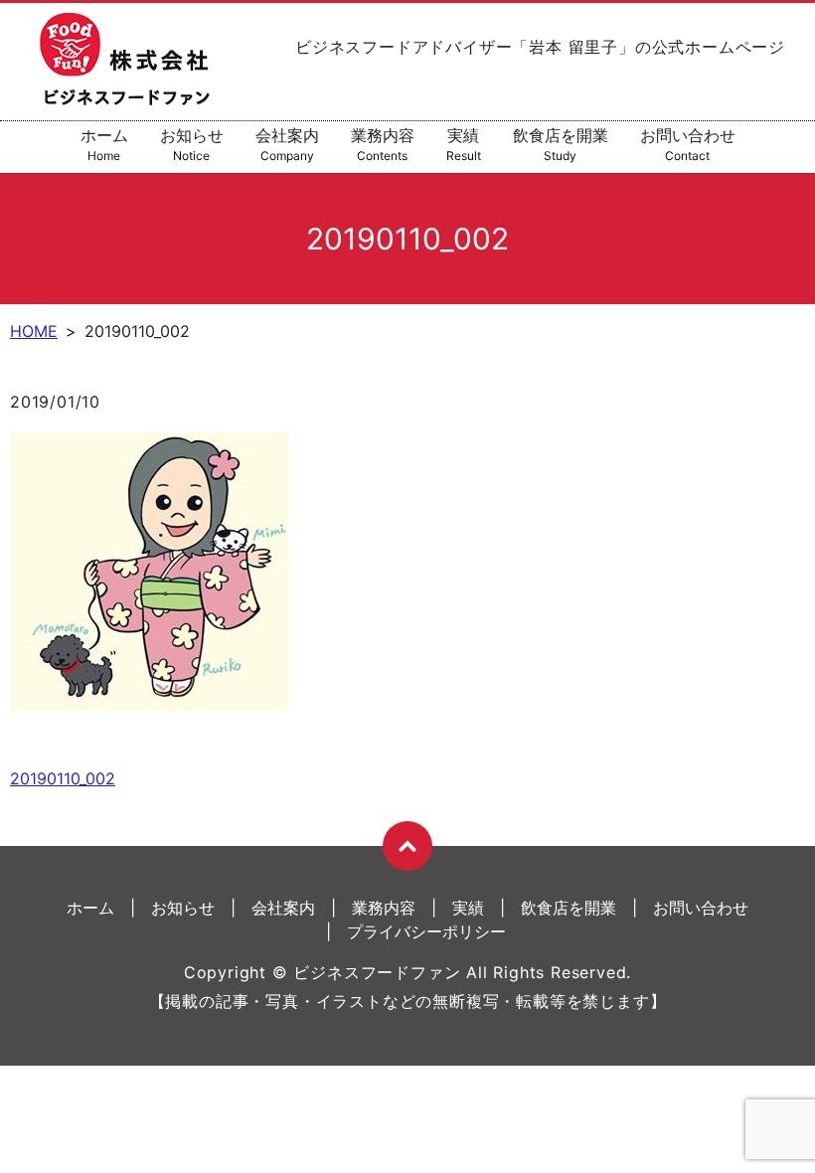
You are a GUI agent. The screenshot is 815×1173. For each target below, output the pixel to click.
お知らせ (192, 144)
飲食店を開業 (560, 144)
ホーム (104, 144)
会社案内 (287, 144)
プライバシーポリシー (426, 931)
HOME (34, 331)
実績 (463, 144)
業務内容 (382, 144)
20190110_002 (62, 778)
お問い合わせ (687, 144)
